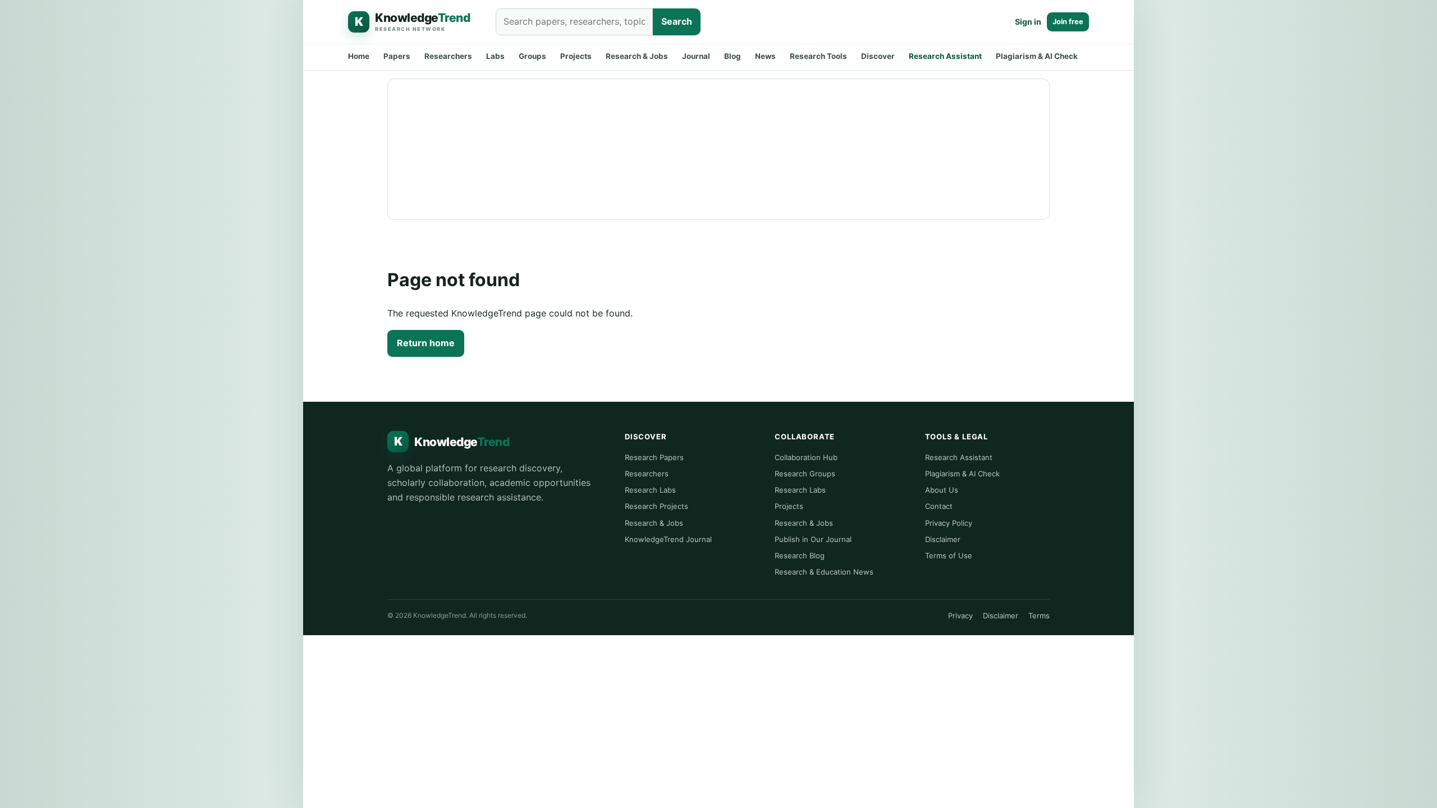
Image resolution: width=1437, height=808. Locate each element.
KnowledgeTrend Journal (668, 539)
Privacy (960, 615)
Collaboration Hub (806, 457)
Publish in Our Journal (813, 539)
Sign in (1028, 21)
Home (358, 56)
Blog (732, 56)
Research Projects (656, 506)
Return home (426, 342)
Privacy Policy (948, 522)
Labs (495, 56)
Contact (939, 506)
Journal (696, 56)
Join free (1067, 21)
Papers (396, 56)
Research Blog (800, 555)
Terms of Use (948, 555)
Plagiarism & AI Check (1037, 56)
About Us (941, 489)
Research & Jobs (637, 56)
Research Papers (654, 457)
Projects (576, 56)
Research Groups (805, 473)
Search (676, 21)
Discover (878, 56)
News (765, 56)
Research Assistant (945, 56)
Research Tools (818, 56)
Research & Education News (824, 571)
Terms (1039, 615)
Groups (532, 56)
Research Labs (650, 489)
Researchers (448, 56)
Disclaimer (942, 539)
